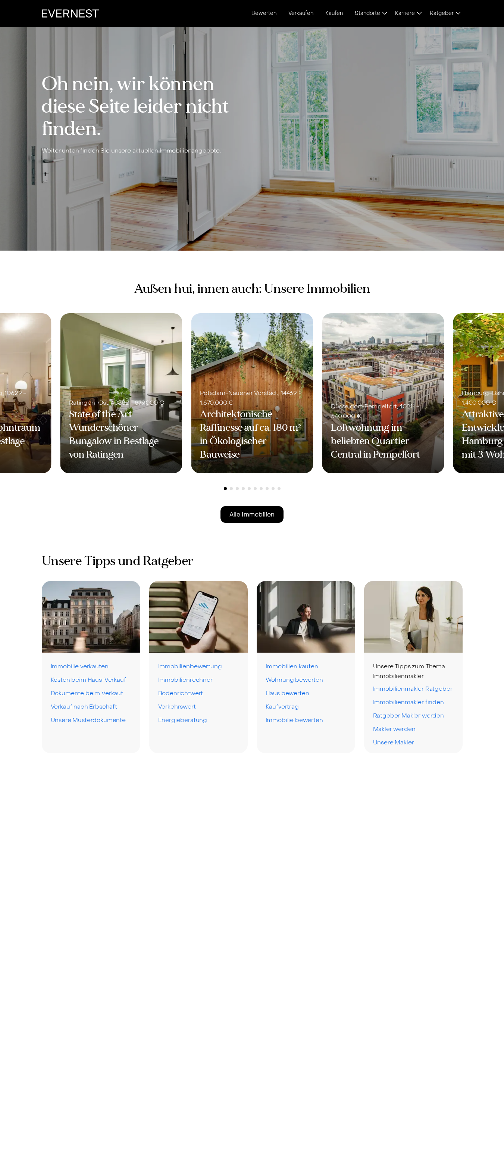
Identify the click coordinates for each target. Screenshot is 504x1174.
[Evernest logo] (70, 13)
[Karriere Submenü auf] (419, 14)
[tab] (225, 488)
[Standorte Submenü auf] (384, 14)
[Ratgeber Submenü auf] (458, 14)
